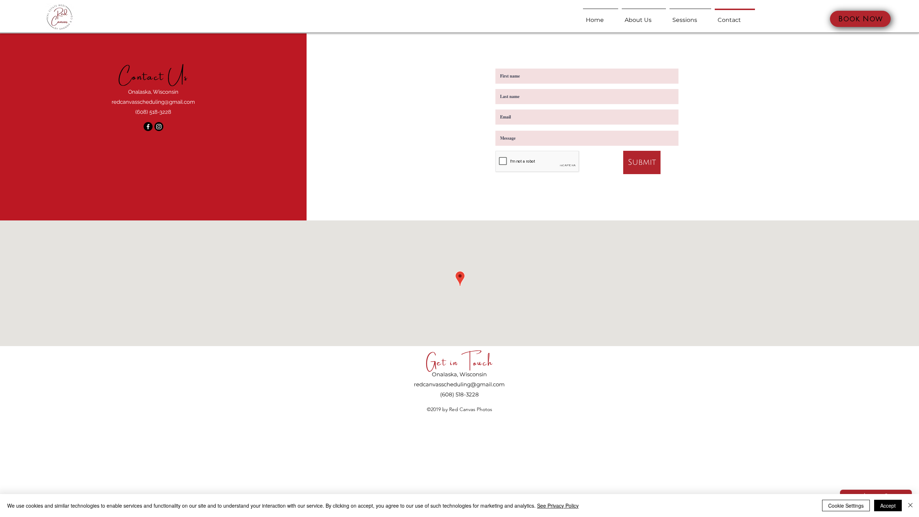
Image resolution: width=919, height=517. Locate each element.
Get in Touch (459, 360)
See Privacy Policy (558, 505)
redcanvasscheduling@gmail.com (153, 102)
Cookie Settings (846, 505)
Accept (888, 505)
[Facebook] (148, 126)
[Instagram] (158, 126)
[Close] (910, 505)
